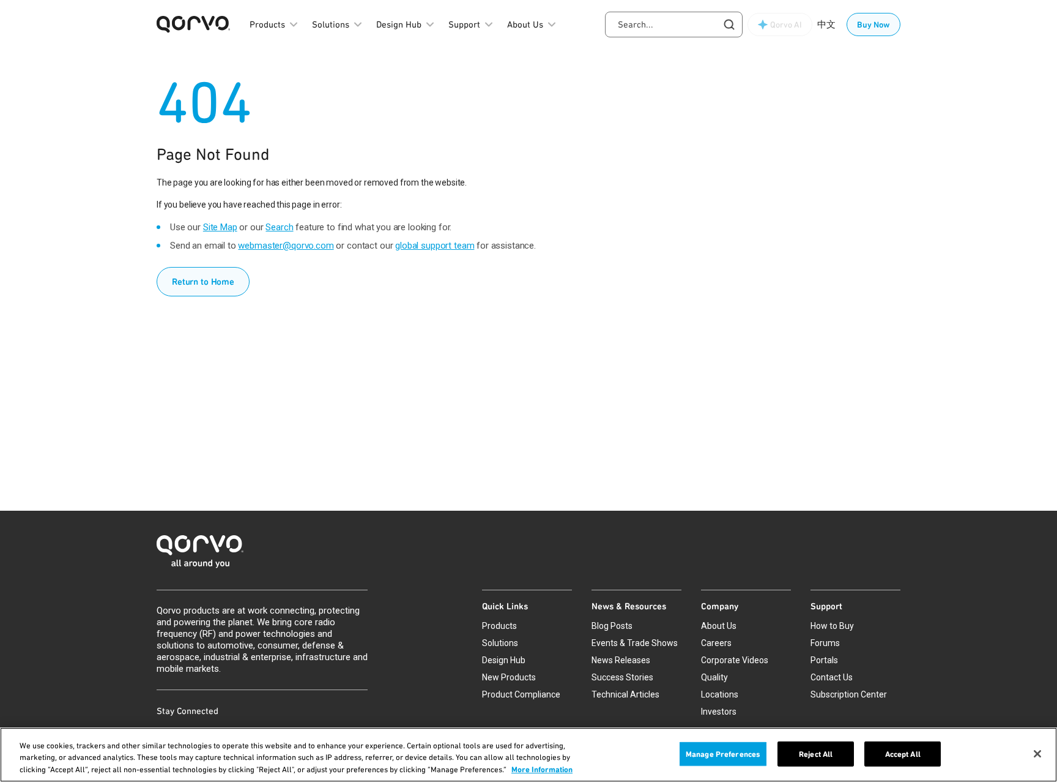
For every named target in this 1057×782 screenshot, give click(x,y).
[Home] (528, 555)
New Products (509, 677)
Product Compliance (521, 694)
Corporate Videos (734, 660)
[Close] (1037, 753)
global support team (434, 245)
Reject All (816, 753)
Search (279, 227)
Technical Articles (625, 694)
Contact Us (831, 677)
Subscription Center (848, 694)
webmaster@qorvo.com (285, 245)
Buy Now (873, 24)
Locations (719, 694)
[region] (528, 754)
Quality (714, 677)
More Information (542, 769)
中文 (826, 24)
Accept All (903, 753)
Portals (824, 660)
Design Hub (503, 660)
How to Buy (832, 626)
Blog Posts (612, 626)
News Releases (621, 660)
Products (499, 626)
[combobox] (674, 24)
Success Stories (622, 677)
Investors (718, 711)
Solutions (500, 643)
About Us (718, 626)
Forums (825, 643)
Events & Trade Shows (635, 643)
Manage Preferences (723, 753)
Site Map (220, 227)
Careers (716, 643)
